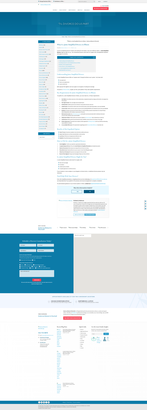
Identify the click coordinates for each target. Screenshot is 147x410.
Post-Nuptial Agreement (43, 116)
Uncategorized (42, 128)
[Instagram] (39, 402)
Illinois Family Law (42, 98)
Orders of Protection (43, 107)
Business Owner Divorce (43, 49)
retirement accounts (77, 113)
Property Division (42, 121)
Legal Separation (42, 100)
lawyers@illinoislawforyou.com (47, 335)
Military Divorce (42, 105)
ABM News (41, 45)
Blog (66, 36)
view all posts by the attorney (81, 214)
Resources (86, 10)
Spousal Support (42, 126)
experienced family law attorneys (98, 183)
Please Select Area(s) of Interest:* (26, 262)
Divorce (55, 10)
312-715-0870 (43, 333)
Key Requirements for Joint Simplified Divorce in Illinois (69, 62)
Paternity (41, 112)
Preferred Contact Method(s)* (25, 254)
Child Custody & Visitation (44, 54)
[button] (57, 227)
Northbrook (74, 312)
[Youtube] (49, 402)
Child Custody (62, 10)
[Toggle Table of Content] (93, 57)
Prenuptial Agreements (43, 119)
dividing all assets (91, 121)
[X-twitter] (46, 402)
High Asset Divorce (42, 93)
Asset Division (72, 10)
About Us (80, 10)
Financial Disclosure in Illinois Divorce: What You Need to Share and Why (69, 384)
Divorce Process (42, 79)
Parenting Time (42, 109)
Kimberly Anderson (64, 47)
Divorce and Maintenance (44, 72)
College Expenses (42, 65)
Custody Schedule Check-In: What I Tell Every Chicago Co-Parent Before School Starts (69, 352)
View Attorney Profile (90, 214)
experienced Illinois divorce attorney (99, 179)
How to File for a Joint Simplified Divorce (67, 66)
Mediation (41, 103)
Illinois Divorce (42, 96)
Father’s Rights (42, 86)
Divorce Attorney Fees (43, 75)
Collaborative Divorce (43, 63)
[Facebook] (44, 402)
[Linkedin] (42, 402)
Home (63, 36)
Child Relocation (42, 56)
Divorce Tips (41, 82)
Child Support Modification (44, 61)
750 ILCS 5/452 (66, 89)
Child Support (41, 58)
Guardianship (41, 91)
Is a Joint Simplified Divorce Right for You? (67, 68)
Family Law (41, 84)
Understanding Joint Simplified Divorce (66, 60)
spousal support (88, 117)
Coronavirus (41, 68)
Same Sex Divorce (42, 123)
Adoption (40, 47)
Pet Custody (41, 114)
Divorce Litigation (42, 77)
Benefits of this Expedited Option (65, 64)
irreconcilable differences (92, 124)
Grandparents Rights (43, 89)
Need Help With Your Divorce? (65, 70)
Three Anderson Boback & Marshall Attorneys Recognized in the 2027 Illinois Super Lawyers (69, 330)
